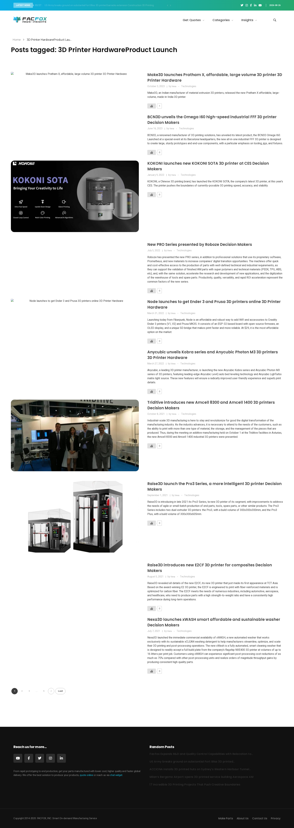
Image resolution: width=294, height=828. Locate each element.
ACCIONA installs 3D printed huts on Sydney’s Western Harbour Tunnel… (200, 769)
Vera (174, 86)
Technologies (188, 86)
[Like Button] (151, 106)
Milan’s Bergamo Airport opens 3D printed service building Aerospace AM (201, 777)
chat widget (116, 775)
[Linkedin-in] (61, 758)
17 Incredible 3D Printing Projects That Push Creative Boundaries (195, 784)
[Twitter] (39, 758)
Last (60, 691)
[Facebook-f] (28, 758)
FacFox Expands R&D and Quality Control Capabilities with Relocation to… (201, 754)
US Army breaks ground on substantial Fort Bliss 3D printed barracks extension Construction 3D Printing (94, 5)
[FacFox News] (30, 19)
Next (51, 691)
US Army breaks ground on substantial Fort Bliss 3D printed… (192, 762)
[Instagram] (50, 758)
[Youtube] (17, 758)
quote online (86, 775)
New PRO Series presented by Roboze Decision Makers (199, 244)
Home (17, 39)
